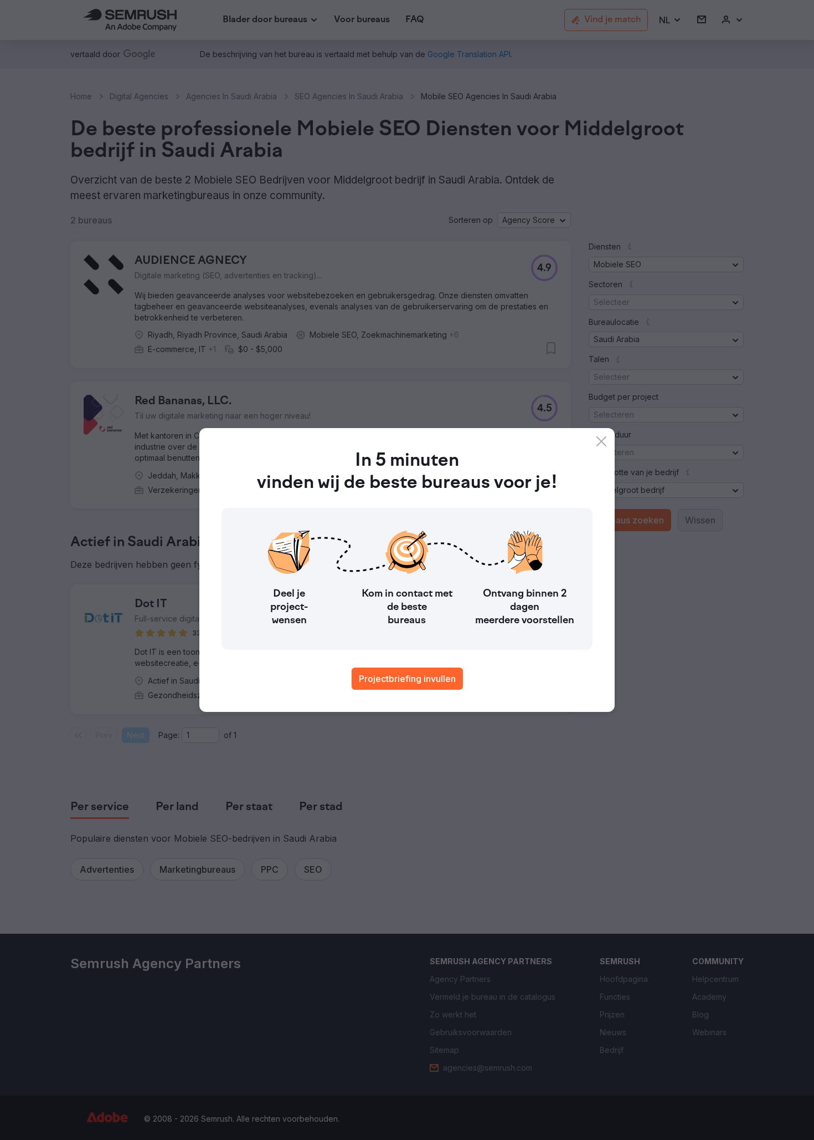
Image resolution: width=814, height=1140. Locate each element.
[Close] (601, 441)
